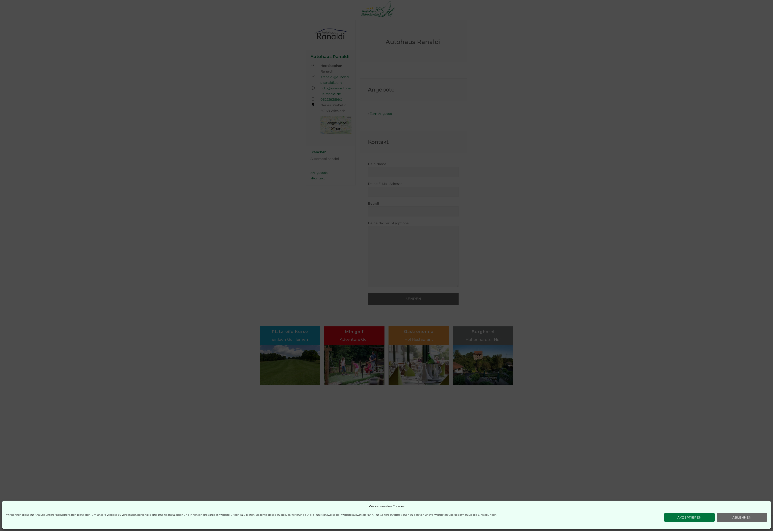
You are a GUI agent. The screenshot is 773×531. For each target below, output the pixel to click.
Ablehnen (741, 517)
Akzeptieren (689, 517)
